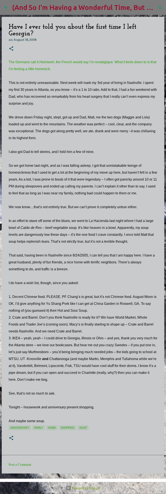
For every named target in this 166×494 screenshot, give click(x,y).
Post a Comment (20, 464)
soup (83, 427)
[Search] (160, 7)
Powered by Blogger (85, 488)
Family (38, 427)
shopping (67, 427)
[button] (11, 49)
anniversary (19, 427)
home (52, 427)
